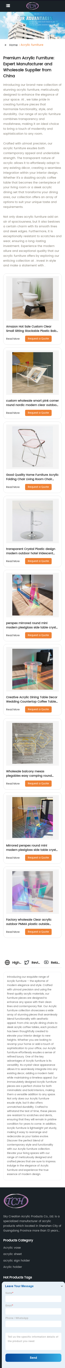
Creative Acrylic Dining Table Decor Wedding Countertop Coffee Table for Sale (31, 701)
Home (13, 45)
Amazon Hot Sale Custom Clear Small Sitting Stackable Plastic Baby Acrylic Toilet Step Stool (32, 331)
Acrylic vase (12, 1248)
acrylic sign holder (16, 1260)
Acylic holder (12, 1267)
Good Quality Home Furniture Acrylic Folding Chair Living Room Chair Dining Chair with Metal (32, 479)
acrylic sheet (12, 1254)
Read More (13, 339)
